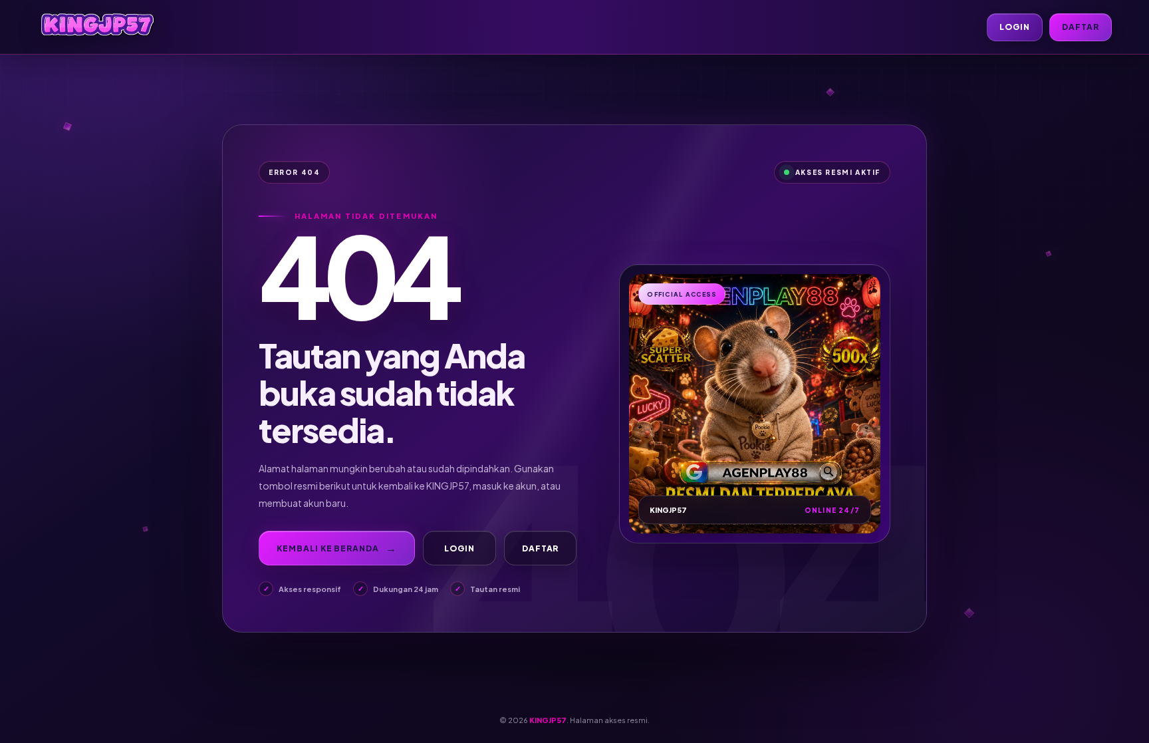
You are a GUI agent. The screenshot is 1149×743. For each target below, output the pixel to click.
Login (1014, 27)
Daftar (1080, 27)
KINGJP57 (548, 720)
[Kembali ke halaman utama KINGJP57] (97, 27)
